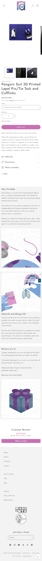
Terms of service (17, 556)
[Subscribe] (32, 537)
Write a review (21, 441)
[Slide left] (2, 73)
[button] (4, 6)
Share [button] (6, 174)
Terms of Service (9, 496)
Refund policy (26, 553)
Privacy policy (35, 553)
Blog (5, 483)
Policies (6, 491)
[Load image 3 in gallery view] (21, 73)
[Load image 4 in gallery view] (32, 73)
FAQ (5, 478)
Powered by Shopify (15, 553)
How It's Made (8, 474)
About (6, 452)
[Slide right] (40, 73)
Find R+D (7, 461)
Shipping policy (27, 556)
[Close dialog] (40, 274)
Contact (6, 466)
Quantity (4, 112)
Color (3, 104)
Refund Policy (8, 500)
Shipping (11, 100)
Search (6, 457)
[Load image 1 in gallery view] (10, 73)
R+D (9, 553)
